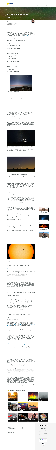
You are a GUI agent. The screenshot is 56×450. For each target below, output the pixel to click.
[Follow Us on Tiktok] (44, 426)
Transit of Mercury (26, 35)
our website (14, 324)
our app (20, 324)
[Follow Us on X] (47, 426)
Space (13, 5)
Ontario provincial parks (17, 344)
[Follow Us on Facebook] (39, 426)
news (9, 5)
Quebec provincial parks (25, 344)
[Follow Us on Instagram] (41, 426)
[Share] (7, 21)
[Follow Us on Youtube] (42, 426)
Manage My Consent (10, 429)
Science (11, 5)
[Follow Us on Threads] (45, 426)
